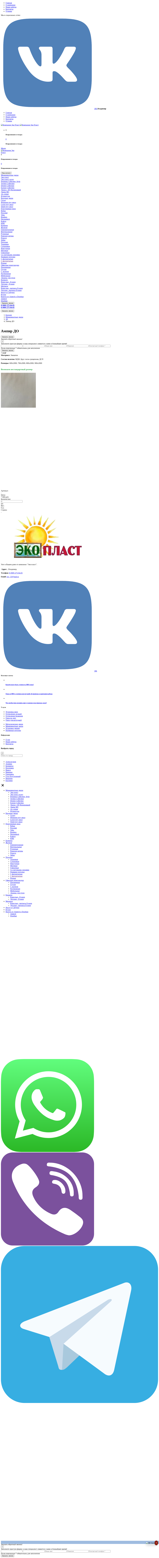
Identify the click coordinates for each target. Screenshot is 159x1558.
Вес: (2, 506)
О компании (10, 5)
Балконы (4, 225)
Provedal (4, 213)
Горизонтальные (7, 230)
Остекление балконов (14, 716)
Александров (11, 762)
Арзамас (9, 764)
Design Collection (7, 186)
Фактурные (5, 248)
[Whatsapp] (47, 1151)
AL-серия (4, 194)
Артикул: (4, 491)
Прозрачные (6, 267)
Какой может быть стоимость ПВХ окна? (20, 684)
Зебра (3, 240)
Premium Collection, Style (10, 181)
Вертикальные (6, 232)
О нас (8, 740)
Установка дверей (13, 728)
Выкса (8, 770)
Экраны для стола (8, 278)
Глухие (4, 269)
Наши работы (11, 7)
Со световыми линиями (10, 255)
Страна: (4, 510)
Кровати (4, 280)
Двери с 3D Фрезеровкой (11, 190)
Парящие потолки (8, 257)
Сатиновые (5, 246)
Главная (9, 3)
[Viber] (47, 1245)
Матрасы (4, 286)
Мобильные (5, 276)
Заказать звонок (7, 303)
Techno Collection (7, 184)
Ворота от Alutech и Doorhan (12, 297)
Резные (4, 263)
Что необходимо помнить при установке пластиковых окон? (26, 703)
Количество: (6, 499)
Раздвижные (6, 274)
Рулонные (5, 234)
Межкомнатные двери (10, 175)
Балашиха (9, 766)
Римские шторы (7, 236)
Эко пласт (5, 177)
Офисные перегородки (10, 265)
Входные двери (7, 198)
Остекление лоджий (14, 714)
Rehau (3, 211)
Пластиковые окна (8, 209)
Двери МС (5, 192)
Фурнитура (5, 196)
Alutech (4, 299)
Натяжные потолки (13, 730)
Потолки (4, 242)
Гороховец (10, 774)
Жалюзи (4, 228)
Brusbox (4, 217)
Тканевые (5, 244)
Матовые (4, 251)
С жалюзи (5, 271)
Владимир (10, 768)
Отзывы (9, 11)
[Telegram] (79, 1402)
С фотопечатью (7, 259)
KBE (3, 223)
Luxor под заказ (7, 205)
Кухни (3, 295)
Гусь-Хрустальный (13, 776)
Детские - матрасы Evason (11, 290)
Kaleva (3, 221)
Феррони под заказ (8, 202)
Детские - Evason (7, 284)
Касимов (9, 781)
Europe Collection (7, 188)
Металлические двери (14, 724)
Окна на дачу (11, 718)
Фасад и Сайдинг (8, 292)
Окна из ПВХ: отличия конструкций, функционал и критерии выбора (29, 694)
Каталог (9, 315)
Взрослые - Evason (8, 282)
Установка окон (12, 712)
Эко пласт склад (7, 179)
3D (7, 319)
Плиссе (4, 238)
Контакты (9, 9)
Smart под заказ (7, 207)
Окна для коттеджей (14, 720)
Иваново (9, 778)
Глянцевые (5, 253)
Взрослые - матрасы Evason (12, 288)
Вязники (9, 772)
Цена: (3, 495)
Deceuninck (5, 219)
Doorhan (4, 301)
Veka (3, 215)
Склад (3, 200)
